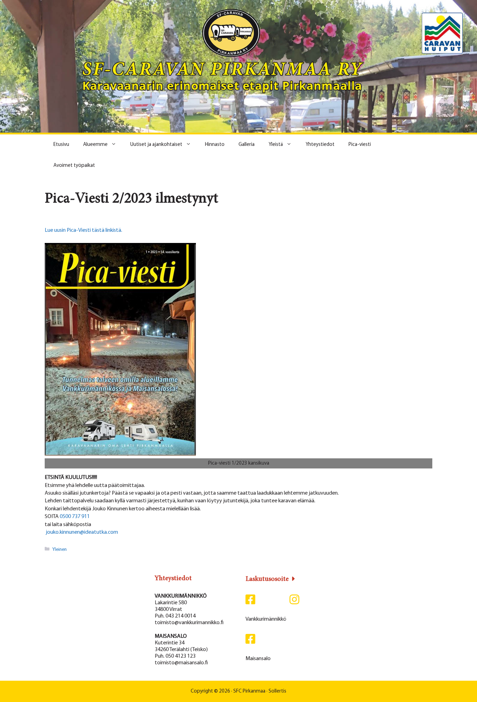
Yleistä (276, 144)
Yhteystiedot (320, 144)
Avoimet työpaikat (74, 165)
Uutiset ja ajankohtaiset (156, 144)
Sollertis (277, 691)
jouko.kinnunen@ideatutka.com (81, 532)
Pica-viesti (359, 144)
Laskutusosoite (267, 579)
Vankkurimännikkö (265, 619)
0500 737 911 (75, 516)
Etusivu (61, 144)
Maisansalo (258, 659)
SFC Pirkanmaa (249, 691)
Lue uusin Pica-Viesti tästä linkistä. (83, 230)
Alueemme (95, 144)
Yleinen (59, 549)
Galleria (247, 144)
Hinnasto (215, 144)
